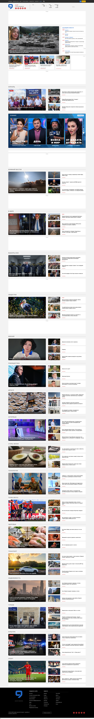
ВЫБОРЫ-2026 (16, 1)
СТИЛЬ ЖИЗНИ (25, 1)
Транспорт (58, 698)
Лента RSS (58, 693)
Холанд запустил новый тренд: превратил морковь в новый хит (74, 52)
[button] (41, 1)
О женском (46, 702)
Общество (46, 698)
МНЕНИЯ (36, 1)
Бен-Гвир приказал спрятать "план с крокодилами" (74, 38)
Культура (45, 700)
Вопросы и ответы (32, 705)
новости (46, 691)
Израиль (45, 693)
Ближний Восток (59, 702)
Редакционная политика (33, 707)
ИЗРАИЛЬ (10, 1)
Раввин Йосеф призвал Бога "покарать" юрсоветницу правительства (74, 42)
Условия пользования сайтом (34, 695)
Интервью (45, 705)
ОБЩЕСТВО (31, 1)
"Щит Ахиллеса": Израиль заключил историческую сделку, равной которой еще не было (74, 46)
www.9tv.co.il (27, 712)
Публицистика (46, 704)
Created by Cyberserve (12, 713)
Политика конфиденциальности (35, 700)
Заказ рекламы (32, 698)
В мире (45, 695)
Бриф (30, 702)
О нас (30, 704)
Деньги (57, 695)
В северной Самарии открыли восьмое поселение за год (74, 31)
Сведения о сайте (33, 691)
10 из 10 (66, 35)
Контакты (31, 693)
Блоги (57, 704)
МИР (20, 1)
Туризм (57, 700)
